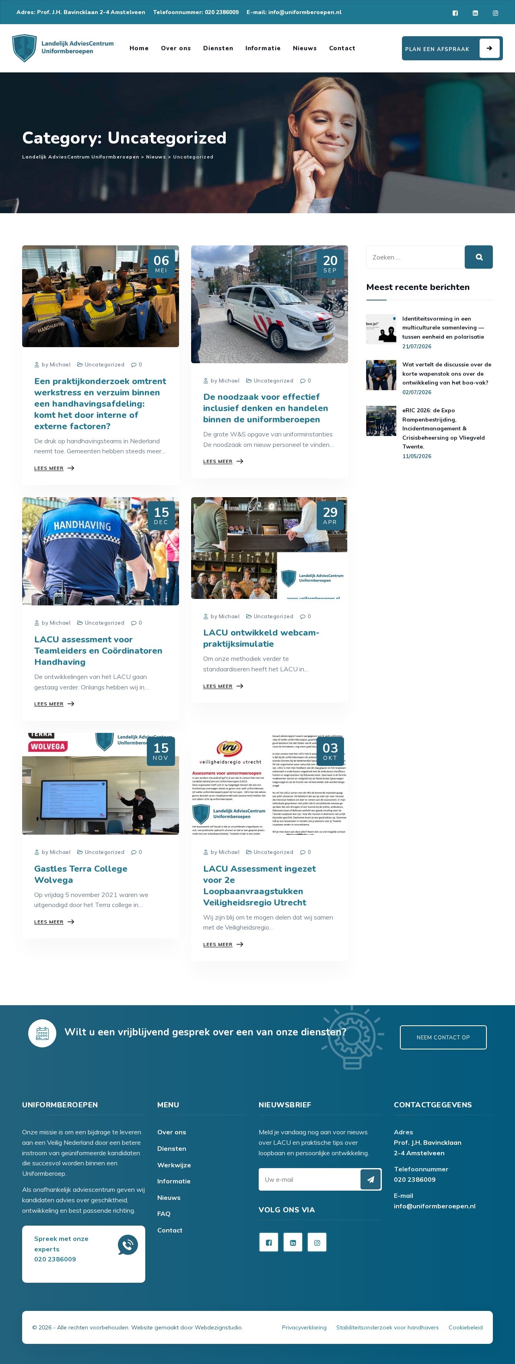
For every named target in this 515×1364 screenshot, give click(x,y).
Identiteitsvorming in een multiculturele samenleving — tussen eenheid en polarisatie (443, 327)
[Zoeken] (479, 257)
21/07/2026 (416, 346)
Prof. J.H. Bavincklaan (427, 1142)
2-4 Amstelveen (419, 1153)
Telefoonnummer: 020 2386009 (196, 12)
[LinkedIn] (475, 13)
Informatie (263, 48)
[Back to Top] (257, 1316)
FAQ (164, 1214)
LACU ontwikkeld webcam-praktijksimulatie (261, 638)
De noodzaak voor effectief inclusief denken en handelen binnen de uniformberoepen (265, 408)
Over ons (176, 48)
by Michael (55, 364)
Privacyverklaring (304, 1327)
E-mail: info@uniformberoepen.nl (294, 12)
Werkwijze (174, 1165)
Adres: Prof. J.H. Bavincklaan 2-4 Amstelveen (80, 12)
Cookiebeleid (466, 1327)
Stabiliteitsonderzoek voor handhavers (387, 1327)
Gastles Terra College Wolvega (81, 874)
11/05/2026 (416, 456)
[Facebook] (455, 13)
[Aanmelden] (370, 1179)
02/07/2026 (416, 392)
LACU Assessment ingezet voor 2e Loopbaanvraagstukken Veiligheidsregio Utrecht (259, 886)
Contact (342, 48)
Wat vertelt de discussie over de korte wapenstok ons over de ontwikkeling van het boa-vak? (446, 373)
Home (139, 48)
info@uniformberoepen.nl (435, 1206)
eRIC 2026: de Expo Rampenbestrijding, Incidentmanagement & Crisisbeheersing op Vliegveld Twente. (443, 428)
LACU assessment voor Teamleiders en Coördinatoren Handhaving (98, 651)
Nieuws (305, 48)
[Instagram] (495, 13)
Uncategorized (105, 364)
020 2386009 (415, 1179)
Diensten (218, 48)
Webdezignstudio (218, 1327)
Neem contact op (443, 1037)
